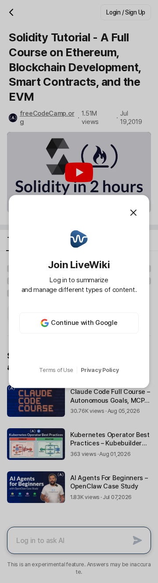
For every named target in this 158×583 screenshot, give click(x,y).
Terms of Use (56, 370)
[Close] (133, 213)
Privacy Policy (99, 370)
